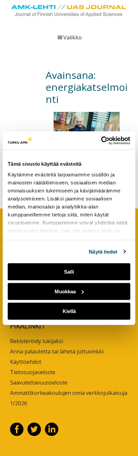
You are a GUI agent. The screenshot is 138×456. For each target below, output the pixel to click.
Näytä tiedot (103, 251)
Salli (69, 272)
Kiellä (69, 311)
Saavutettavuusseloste (38, 382)
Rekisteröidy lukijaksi (36, 341)
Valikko (72, 37)
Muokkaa (65, 291)
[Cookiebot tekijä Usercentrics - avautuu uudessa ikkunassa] (101, 140)
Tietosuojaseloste (32, 372)
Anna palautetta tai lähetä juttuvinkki (57, 351)
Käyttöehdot (25, 361)
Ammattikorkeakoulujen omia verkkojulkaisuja (68, 393)
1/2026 (18, 403)
